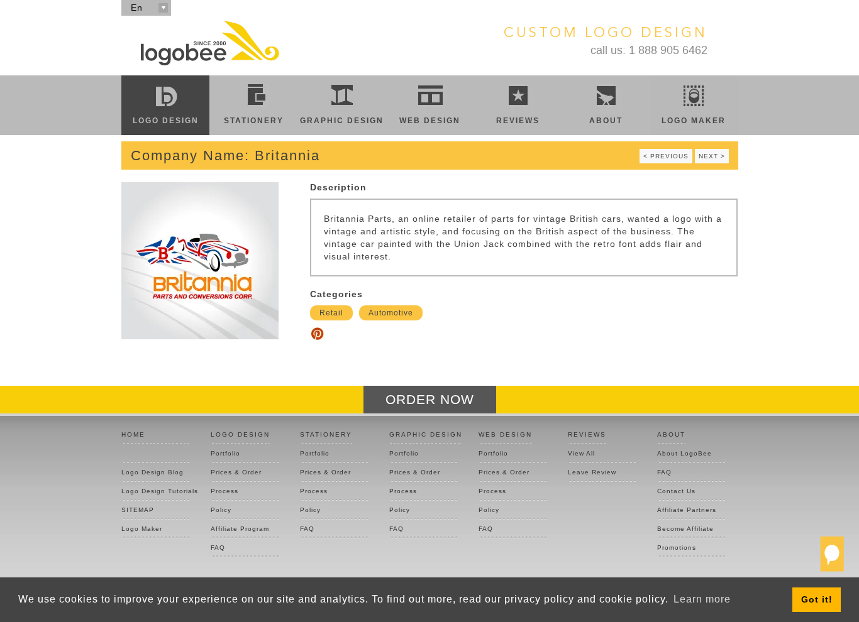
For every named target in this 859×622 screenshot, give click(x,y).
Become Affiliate (685, 528)
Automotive (391, 312)
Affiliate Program (240, 528)
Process (224, 491)
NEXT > (712, 156)
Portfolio (225, 453)
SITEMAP (137, 509)
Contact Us (676, 491)
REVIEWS (587, 434)
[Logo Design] (209, 43)
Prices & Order (236, 472)
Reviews (518, 120)
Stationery (254, 120)
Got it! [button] (817, 599)
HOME (133, 434)
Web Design (429, 120)
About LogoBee (684, 453)
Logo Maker (694, 120)
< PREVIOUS (666, 156)
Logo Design (166, 120)
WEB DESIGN (505, 434)
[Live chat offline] (832, 559)
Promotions (676, 547)
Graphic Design (342, 120)
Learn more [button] (702, 599)
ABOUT (671, 434)
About (606, 120)
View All (581, 453)
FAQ (218, 547)
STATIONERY (326, 434)
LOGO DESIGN (240, 434)
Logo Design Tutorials (155, 491)
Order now (429, 399)
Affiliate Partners (686, 509)
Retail (331, 312)
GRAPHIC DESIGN (425, 434)
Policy (221, 509)
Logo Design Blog (152, 472)
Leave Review (592, 472)
